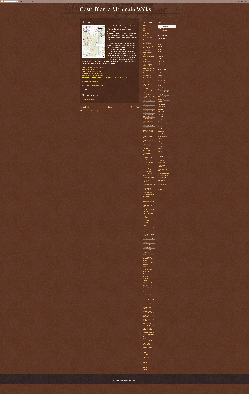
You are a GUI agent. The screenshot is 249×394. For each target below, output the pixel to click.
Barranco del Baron (148, 73)
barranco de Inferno (148, 347)
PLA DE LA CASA (148, 238)
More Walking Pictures (161, 181)
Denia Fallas (161, 187)
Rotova (160, 126)
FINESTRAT (161, 97)
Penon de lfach (147, 247)
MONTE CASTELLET (146, 217)
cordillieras (146, 357)
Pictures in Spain (162, 184)
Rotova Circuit (147, 274)
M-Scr (159, 46)
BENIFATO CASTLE (149, 68)
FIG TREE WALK (148, 162)
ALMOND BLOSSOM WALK (148, 36)
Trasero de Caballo (148, 334)
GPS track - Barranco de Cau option (93, 73)
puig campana (147, 364)
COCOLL (145, 88)
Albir (159, 78)
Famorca (160, 101)
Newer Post (84, 107)
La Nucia (160, 111)
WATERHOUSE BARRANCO (147, 344)
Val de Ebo (161, 134)
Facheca (160, 99)
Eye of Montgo (147, 160)
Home (109, 107)
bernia (144, 350)
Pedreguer (160, 119)
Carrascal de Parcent (146, 103)
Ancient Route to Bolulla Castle (147, 64)
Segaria (145, 292)
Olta (144, 232)
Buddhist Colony (147, 82)
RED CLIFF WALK (148, 271)
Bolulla (159, 85)
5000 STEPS (146, 28)
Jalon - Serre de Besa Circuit (147, 205)
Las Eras (145, 211)
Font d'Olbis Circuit (148, 177)
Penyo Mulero (147, 249)
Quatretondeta (162, 124)
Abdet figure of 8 (147, 39)
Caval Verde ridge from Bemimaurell (148, 130)
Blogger (133, 380)
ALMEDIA (146, 33)
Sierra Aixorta (147, 323)
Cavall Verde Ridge (148, 134)
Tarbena (160, 131)
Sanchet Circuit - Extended (147, 288)
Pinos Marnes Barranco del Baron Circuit (148, 258)
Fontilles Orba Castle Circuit (147, 188)
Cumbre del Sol (162, 92)
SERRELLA (146, 276)
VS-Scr (160, 61)
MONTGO (146, 220)
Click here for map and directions (92, 71)
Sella (144, 297)
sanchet (145, 367)
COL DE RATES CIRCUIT (147, 91)
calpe (144, 352)
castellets (145, 355)
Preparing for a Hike (163, 173)
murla (159, 148)
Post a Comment (89, 99)
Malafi (144, 225)
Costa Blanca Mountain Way (147, 145)
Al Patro (160, 75)
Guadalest (160, 106)
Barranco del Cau (148, 75)
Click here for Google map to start (92, 75)
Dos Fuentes (146, 148)
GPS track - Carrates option (90, 81)
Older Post (135, 107)
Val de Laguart (162, 136)
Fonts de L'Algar (147, 192)
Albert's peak (146, 50)
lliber (144, 360)
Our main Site (161, 189)
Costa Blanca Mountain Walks (115, 9)
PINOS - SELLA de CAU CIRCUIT (148, 235)
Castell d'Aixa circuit (148, 118)
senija (159, 151)
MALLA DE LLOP (148, 214)
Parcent (160, 116)
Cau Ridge (146, 127)
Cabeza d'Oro (147, 100)
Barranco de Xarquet (149, 70)
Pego (159, 121)
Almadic (145, 59)
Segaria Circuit (147, 294)
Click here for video (88, 69)
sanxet (145, 369)
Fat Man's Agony (147, 171)
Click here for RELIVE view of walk (92, 67)
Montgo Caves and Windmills (148, 228)
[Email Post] (85, 89)
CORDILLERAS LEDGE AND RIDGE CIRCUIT (149, 96)
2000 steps (146, 26)
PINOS (160, 114)
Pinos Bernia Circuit (148, 254)
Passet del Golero (148, 245)
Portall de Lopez (147, 269)
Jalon (159, 109)
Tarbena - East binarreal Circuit (147, 328)
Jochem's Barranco (148, 209)
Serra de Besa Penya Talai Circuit (148, 312)
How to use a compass (161, 165)
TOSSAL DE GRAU (148, 325)
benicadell (160, 141)
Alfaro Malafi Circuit (148, 56)
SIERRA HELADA (148, 283)
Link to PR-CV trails (163, 178)
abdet (159, 139)
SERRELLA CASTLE (146, 279)
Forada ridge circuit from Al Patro (148, 195)
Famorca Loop (147, 169)
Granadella (161, 104)
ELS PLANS (146, 151)
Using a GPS (161, 162)
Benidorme (161, 83)
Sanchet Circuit (147, 285)
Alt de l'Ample (147, 61)
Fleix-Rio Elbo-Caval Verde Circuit (148, 174)
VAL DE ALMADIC (148, 341)
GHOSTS (145, 198)
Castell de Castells (148, 125)
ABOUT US (161, 160)
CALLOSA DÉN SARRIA (147, 85)
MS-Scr (160, 51)
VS (158, 59)
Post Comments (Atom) (94, 111)
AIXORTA (146, 31)
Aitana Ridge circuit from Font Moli (148, 46)
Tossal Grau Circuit (148, 332)
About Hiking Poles (163, 175)
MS (159, 49)
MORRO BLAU (147, 223)
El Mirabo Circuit (147, 157)
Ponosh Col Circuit (148, 266)
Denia (159, 94)
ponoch (145, 362)
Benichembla (161, 80)
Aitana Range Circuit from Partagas (149, 43)
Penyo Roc (146, 252)
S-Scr (159, 56)
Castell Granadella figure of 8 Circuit (148, 115)
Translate (164, 30)
